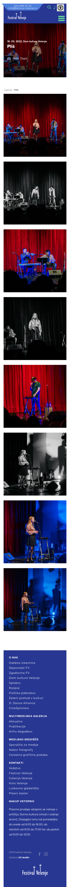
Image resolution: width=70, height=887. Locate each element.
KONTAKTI (16, 762)
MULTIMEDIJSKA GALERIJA (28, 716)
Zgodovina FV (19, 673)
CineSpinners (19, 708)
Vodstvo (15, 768)
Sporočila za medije (23, 744)
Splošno (15, 683)
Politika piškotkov (22, 693)
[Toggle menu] (61, 18)
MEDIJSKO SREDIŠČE (24, 739)
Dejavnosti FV (19, 668)
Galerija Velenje (20, 778)
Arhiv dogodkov (20, 731)
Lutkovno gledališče (24, 788)
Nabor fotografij (21, 749)
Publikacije (17, 726)
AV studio (23, 857)
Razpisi (14, 688)
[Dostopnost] (60, 7)
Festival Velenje (20, 773)
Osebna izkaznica (22, 662)
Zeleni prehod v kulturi (26, 698)
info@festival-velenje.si (22, 8)
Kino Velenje (18, 783)
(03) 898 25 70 (23, 5)
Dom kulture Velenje (24, 678)
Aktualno (16, 721)
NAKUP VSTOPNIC (21, 801)
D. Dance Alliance (22, 703)
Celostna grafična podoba (28, 755)
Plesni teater (18, 793)
